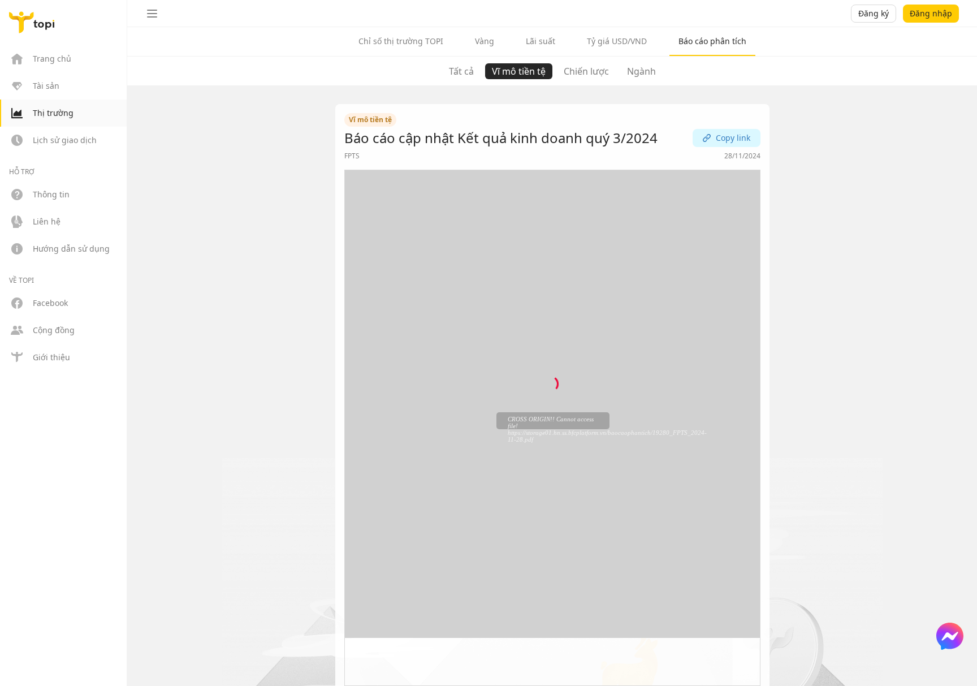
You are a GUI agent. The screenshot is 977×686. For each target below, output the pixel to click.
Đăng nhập (931, 13)
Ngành (641, 71)
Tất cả (461, 71)
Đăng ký (873, 13)
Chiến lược (586, 71)
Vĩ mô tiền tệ (519, 71)
